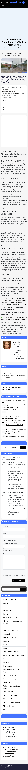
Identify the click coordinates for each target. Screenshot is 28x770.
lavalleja (8, 377)
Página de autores (10, 747)
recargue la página (7, 550)
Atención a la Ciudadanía (16, 322)
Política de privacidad (11, 751)
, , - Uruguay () (13, 302)
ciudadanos (5, 374)
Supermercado (8, 682)
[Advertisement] (14, 24)
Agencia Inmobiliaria (10, 630)
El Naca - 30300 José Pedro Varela (16, 429)
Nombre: (5, 526)
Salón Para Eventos (10, 675)
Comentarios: (7, 554)
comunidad (5, 375)
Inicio (3, 53)
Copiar (23, 447)
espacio (16, 374)
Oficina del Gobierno (14, 53)
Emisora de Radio (9, 637)
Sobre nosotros (9, 753)
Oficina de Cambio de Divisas (13, 655)
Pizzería (6, 662)
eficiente (18, 370)
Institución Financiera (11, 652)
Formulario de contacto (12, 749)
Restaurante (7, 666)
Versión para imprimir (8, 91)
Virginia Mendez (16, 343)
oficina (12, 374)
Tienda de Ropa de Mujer (12, 702)
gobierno (12, 370)
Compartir (5, 89)
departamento (6, 372)
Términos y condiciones (12, 755)
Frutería (6, 648)
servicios (13, 372)
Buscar (23, 589)
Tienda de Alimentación (11, 695)
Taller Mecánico (8, 692)
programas (5, 370)
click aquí (18, 93)
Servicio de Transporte (11, 679)
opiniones (20, 372)
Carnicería (7, 634)
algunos (11, 375)
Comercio (6, 607)
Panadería (7, 659)
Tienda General (8, 706)
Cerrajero (6, 603)
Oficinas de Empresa (10, 617)
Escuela (6, 641)
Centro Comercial (9, 600)
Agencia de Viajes (9, 627)
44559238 (11, 309)
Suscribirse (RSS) (9, 756)
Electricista (7, 610)
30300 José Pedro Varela (11, 55)
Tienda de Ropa (8, 699)
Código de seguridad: (9, 540)
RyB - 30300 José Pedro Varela (15, 436)
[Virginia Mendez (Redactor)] (7, 345)
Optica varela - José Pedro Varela (15, 405)
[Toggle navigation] (3, 6)
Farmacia (6, 645)
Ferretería (6, 614)
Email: (5, 533)
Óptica (5, 709)
